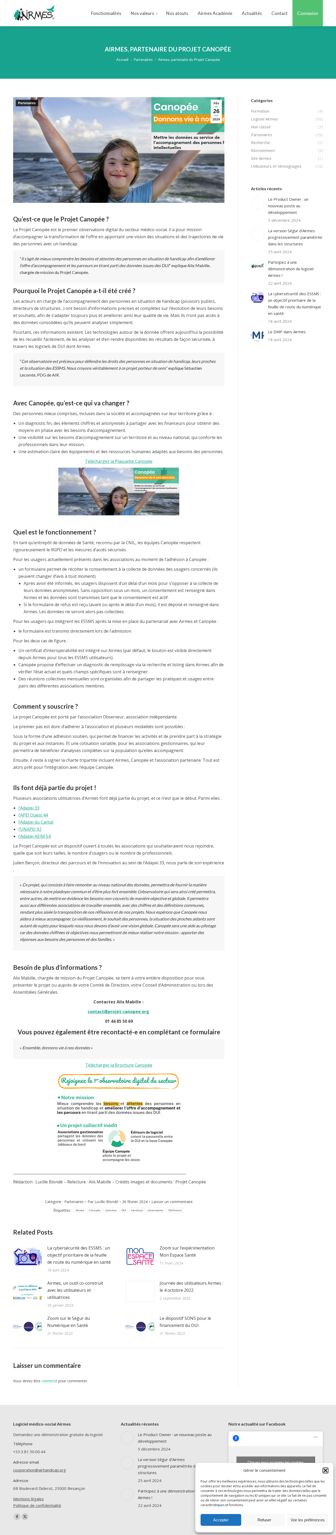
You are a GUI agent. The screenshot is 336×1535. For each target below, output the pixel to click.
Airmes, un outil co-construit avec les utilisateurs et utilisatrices (75, 1290)
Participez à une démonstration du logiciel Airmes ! (290, 269)
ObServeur (175, 1210)
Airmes (80, 1210)
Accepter (221, 1520)
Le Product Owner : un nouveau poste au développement (288, 206)
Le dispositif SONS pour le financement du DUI (185, 1321)
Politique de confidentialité (37, 1505)
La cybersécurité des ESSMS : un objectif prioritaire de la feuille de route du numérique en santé (79, 1255)
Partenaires (27, 103)
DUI (124, 1210)
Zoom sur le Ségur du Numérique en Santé (68, 1321)
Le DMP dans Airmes (287, 331)
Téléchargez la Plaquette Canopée (119, 461)
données (111, 1210)
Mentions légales (28, 1498)
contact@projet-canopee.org (118, 1011)
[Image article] (27, 1256)
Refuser (264, 1520)
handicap (137, 1210)
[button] (325, 1470)
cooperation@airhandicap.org (39, 1470)
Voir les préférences (308, 1520)
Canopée (95, 1210)
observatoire (156, 1210)
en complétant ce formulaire (179, 1032)
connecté (49, 1380)
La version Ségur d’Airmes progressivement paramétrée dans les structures (295, 237)
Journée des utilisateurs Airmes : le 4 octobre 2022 (191, 1286)
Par (103, 1201)
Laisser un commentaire (172, 1201)
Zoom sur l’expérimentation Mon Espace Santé (187, 1251)
